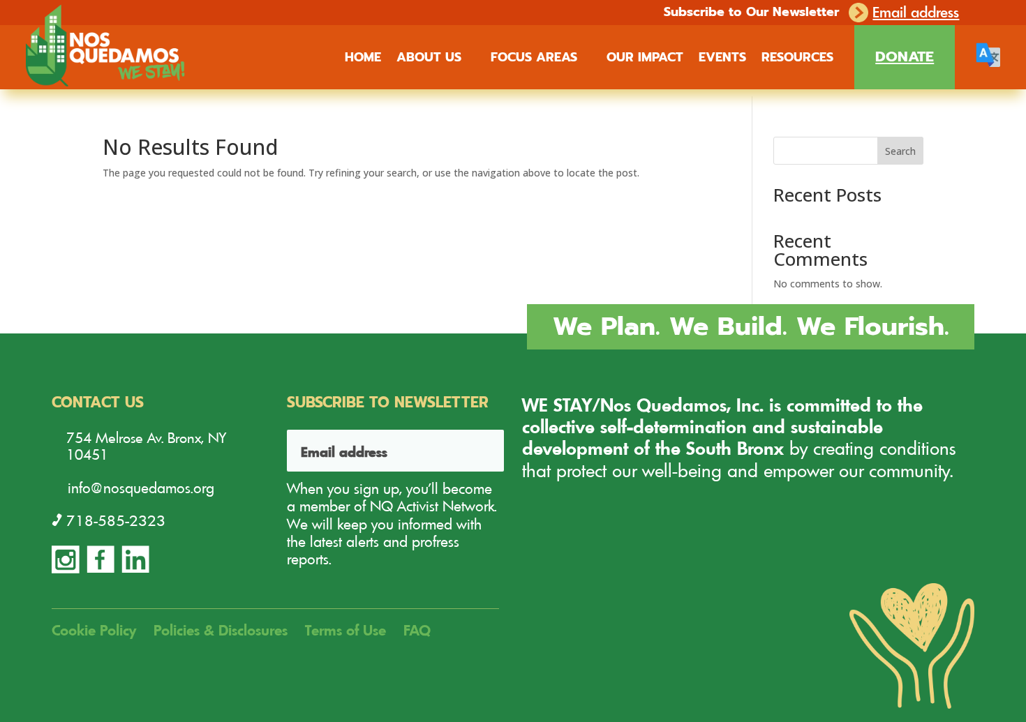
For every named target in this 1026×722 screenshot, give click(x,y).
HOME (363, 59)
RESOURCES (797, 59)
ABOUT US (428, 59)
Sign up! (476, 451)
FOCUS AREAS (534, 59)
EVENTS (722, 59)
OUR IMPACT (645, 59)
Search (900, 151)
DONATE (904, 56)
